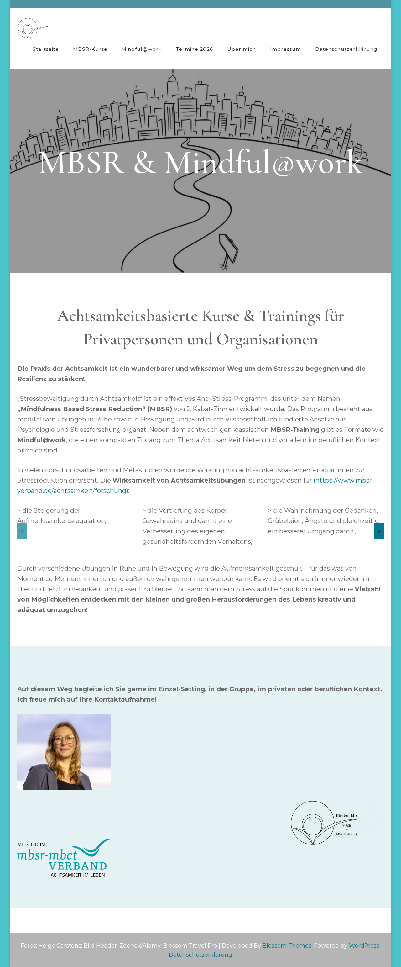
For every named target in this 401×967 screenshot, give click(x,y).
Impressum (285, 49)
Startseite (46, 49)
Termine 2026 (194, 49)
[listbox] (200, 531)
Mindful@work (142, 49)
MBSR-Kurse (90, 49)
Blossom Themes (287, 945)
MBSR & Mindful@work (200, 162)
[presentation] (22, 531)
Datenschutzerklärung (346, 49)
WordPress (364, 945)
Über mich (241, 49)
